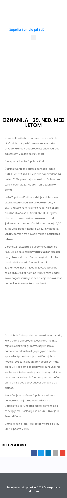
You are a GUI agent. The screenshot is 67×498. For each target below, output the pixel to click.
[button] (33, 37)
